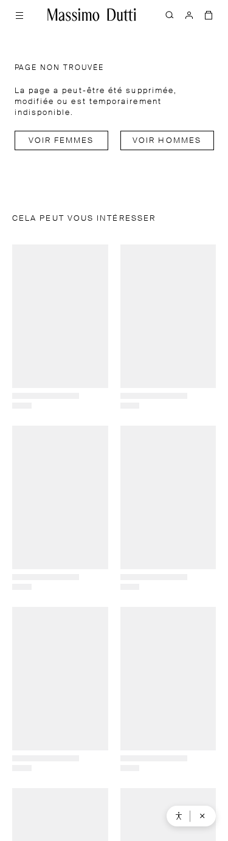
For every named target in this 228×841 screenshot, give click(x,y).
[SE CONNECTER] (189, 14)
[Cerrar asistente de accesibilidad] (202, 816)
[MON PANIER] (208, 14)
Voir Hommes (167, 141)
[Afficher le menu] (19, 14)
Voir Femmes (61, 141)
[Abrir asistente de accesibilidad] (178, 816)
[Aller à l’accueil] (91, 14)
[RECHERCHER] (169, 14)
